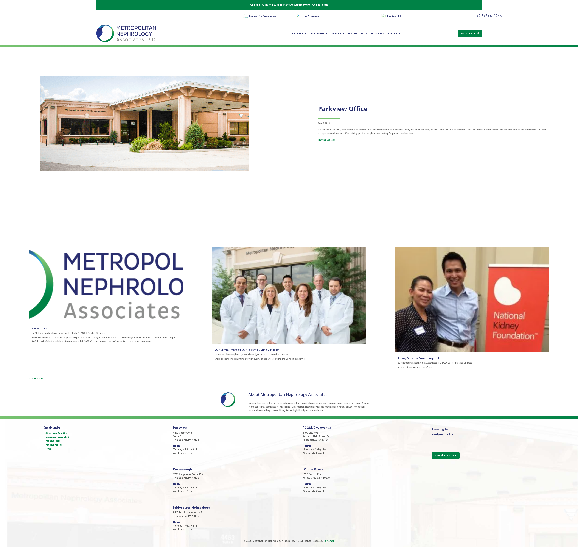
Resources (376, 33)
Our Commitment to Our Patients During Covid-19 (247, 349)
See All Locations (446, 455)
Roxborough (182, 469)
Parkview (180, 428)
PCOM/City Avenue (317, 428)
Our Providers (317, 33)
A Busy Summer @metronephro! (418, 358)
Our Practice (296, 33)
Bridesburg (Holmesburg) (192, 507)
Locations (336, 33)
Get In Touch (320, 4)
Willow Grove (313, 469)
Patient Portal (470, 33)
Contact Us (394, 33)
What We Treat (356, 33)
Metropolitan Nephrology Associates (53, 333)
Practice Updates (326, 139)
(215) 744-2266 (489, 16)
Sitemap (330, 540)
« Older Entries (36, 378)
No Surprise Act (42, 328)
